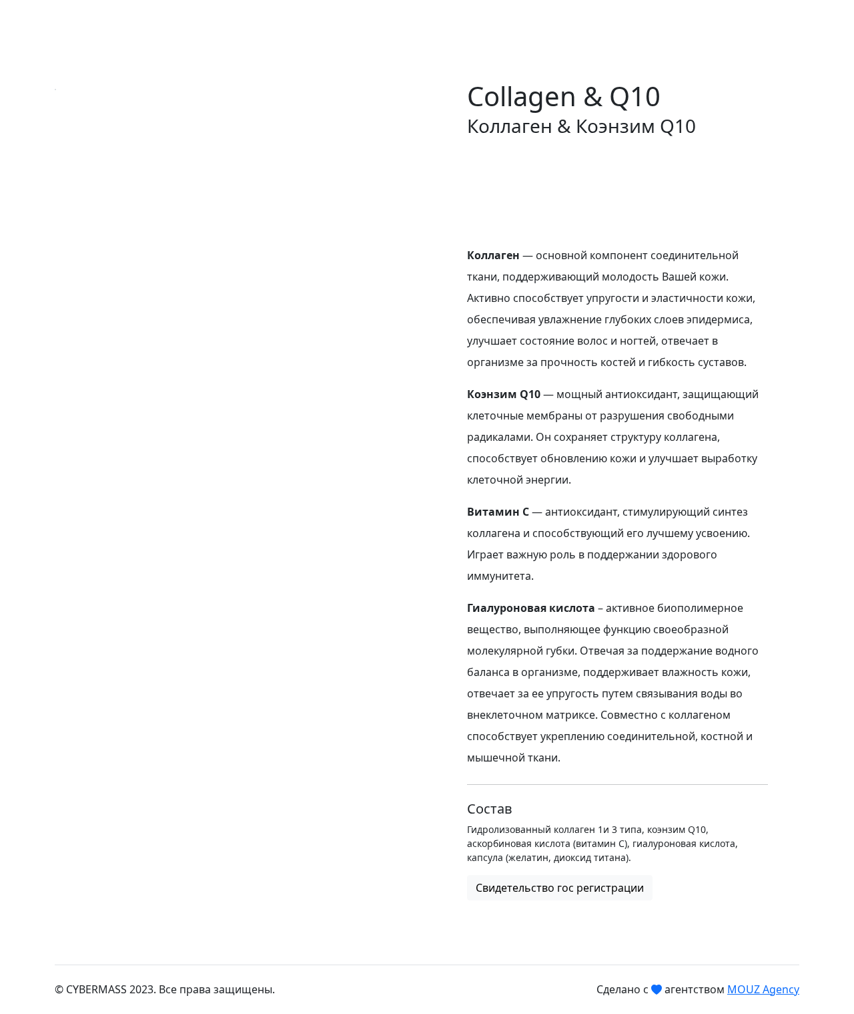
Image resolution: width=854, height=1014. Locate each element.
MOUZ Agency (763, 989)
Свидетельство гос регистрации (560, 887)
